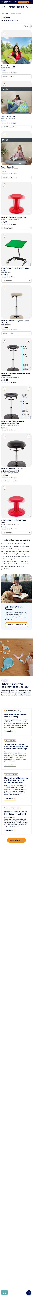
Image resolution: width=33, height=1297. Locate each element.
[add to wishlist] (4, 33)
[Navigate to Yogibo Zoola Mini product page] (16, 149)
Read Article (9, 731)
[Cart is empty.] (30, 6)
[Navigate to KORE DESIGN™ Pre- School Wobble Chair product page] (16, 502)
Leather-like (6, 481)
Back (6, 13)
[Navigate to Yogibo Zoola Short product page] (16, 98)
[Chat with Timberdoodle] (28, 1292)
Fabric (14, 481)
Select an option (8, 228)
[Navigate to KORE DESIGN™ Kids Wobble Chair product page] (16, 199)
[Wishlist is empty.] (27, 6)
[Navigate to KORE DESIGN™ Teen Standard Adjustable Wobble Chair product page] (16, 403)
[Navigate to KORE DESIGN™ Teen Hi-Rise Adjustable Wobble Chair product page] (16, 355)
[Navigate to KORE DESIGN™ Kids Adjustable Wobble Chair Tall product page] (16, 303)
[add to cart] (28, 341)
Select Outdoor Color (10, 76)
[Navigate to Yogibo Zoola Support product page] (16, 48)
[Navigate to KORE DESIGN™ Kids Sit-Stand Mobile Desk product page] (16, 250)
